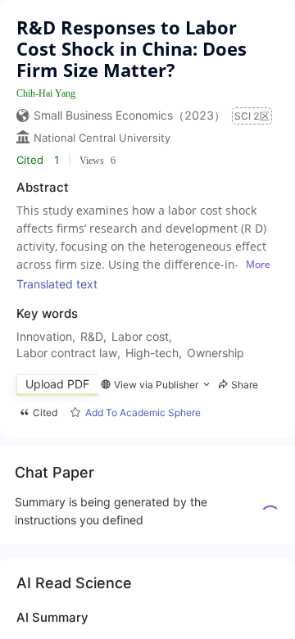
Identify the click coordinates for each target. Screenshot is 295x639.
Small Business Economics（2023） (129, 115)
